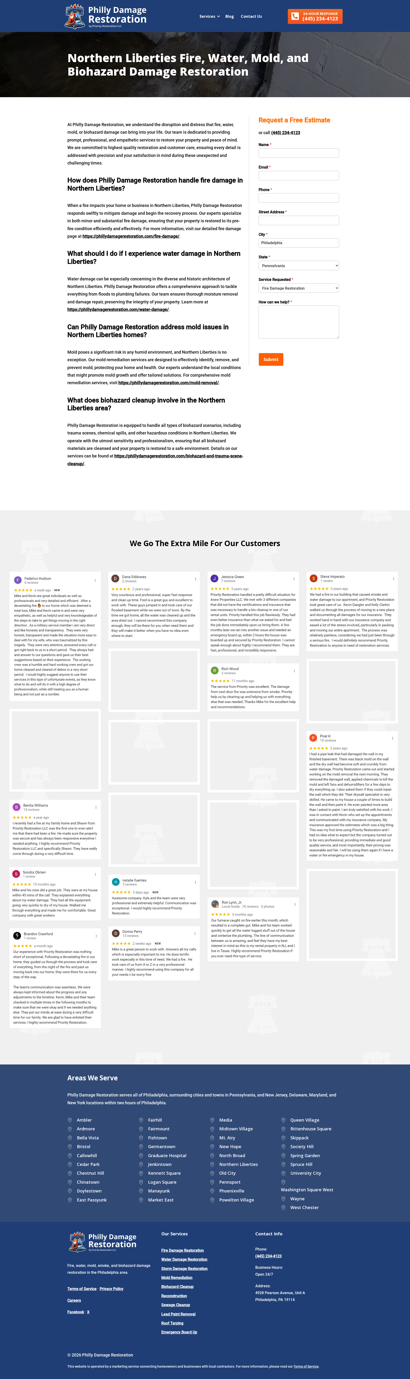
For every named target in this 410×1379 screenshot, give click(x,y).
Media (225, 1120)
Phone (265, 189)
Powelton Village (236, 1200)
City (263, 234)
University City (305, 1173)
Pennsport (230, 1182)
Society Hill (302, 1146)
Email (265, 167)
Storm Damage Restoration (184, 1268)
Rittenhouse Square (310, 1129)
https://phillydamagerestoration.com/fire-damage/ (131, 236)
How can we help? (275, 302)
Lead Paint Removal (178, 1314)
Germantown (161, 1146)
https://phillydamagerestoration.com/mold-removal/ (168, 382)
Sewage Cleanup (175, 1305)
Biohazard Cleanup (177, 1286)
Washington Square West (307, 1189)
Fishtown (157, 1138)
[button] (315, 16)
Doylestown (89, 1191)
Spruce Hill (301, 1164)
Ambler (84, 1120)
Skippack (299, 1138)
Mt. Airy (227, 1138)
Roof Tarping (172, 1323)
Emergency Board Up (179, 1332)
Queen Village (304, 1120)
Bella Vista (88, 1138)
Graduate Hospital (167, 1155)
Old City (227, 1173)
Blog (229, 16)
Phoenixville (231, 1191)
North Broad (232, 1155)
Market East (161, 1200)
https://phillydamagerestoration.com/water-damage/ (118, 309)
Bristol (83, 1146)
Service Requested (276, 279)
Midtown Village (236, 1129)
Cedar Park (88, 1164)
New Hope (230, 1146)
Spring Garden (305, 1155)
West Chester (304, 1207)
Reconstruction (174, 1296)
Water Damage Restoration (184, 1259)
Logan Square (162, 1182)
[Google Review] (55, 636)
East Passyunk (92, 1200)
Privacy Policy (111, 1289)
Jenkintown (160, 1164)
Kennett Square (164, 1173)
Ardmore (86, 1129)
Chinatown (88, 1182)
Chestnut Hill (90, 1173)
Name (265, 144)
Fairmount (159, 1129)
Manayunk (159, 1191)
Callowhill (87, 1155)
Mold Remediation (176, 1277)
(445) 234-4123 (285, 132)
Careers (74, 1300)
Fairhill (155, 1120)
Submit (271, 359)
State (264, 257)
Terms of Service (82, 1289)
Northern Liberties (238, 1164)
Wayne (297, 1198)
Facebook (75, 1312)
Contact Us (251, 16)
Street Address (273, 212)
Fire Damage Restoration (182, 1250)
